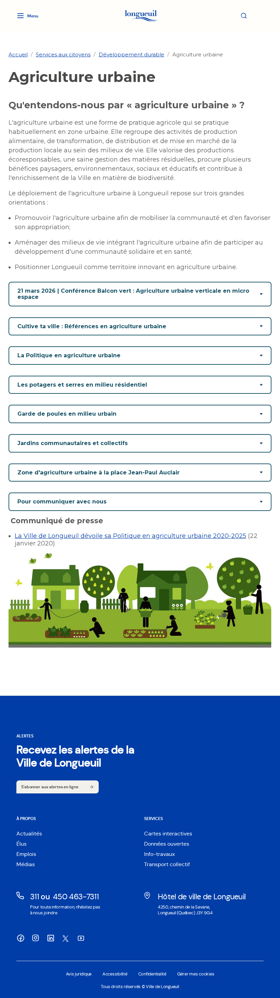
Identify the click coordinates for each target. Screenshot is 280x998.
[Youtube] (80, 938)
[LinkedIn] (50, 938)
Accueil (18, 54)
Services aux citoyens (63, 54)
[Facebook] (20, 938)
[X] (65, 938)
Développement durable (131, 54)
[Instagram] (35, 938)
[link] (18, 54)
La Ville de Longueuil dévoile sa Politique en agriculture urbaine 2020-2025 (130, 536)
